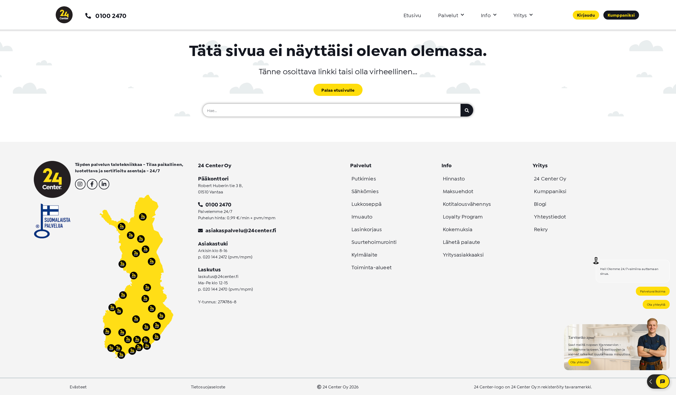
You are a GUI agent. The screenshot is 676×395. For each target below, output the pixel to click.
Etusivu (412, 15)
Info (486, 15)
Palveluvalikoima (652, 291)
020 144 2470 (215, 288)
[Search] (467, 110)
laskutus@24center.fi (218, 275)
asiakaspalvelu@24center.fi (240, 230)
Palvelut (448, 15)
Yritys (520, 15)
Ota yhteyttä (656, 304)
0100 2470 (110, 15)
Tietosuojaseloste (208, 386)
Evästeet (78, 386)
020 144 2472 (215, 256)
